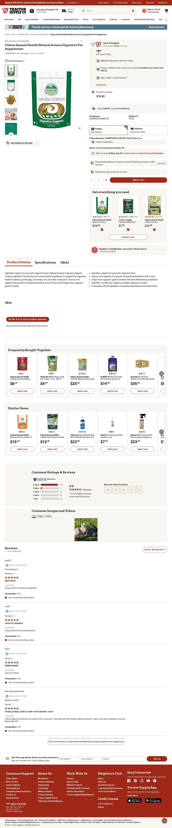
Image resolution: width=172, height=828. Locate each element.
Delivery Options (13, 785)
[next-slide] (11, 135)
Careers (70, 778)
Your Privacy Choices (25, 820)
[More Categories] (166, 19)
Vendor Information (75, 791)
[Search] (83, 10)
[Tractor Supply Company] (14, 11)
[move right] (161, 373)
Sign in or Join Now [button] (108, 251)
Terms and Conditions (47, 820)
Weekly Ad (162, 3)
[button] (78, 2)
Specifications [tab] (45, 262)
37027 (131, 118)
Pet (13, 34)
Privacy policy (10, 820)
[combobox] (157, 550)
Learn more (101, 85)
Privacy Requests (133, 822)
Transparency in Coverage (51, 822)
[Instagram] (141, 780)
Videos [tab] (48, 516)
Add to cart (138, 180)
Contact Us (11, 795)
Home (7, 34)
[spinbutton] (99, 179)
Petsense (150, 3)
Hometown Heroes (106, 785)
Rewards (102, 782)
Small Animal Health (39, 34)
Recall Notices (12, 798)
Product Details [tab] (19, 262)
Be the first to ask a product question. (27, 319)
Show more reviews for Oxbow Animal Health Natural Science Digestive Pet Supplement (86, 742)
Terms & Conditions (107, 791)
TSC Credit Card (105, 804)
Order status (103, 3)
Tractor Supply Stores (48, 798)
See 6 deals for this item (21, 143)
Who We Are (43, 778)
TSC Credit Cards (120, 3)
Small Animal (22, 34)
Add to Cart (22, 391)
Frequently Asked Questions (18, 791)
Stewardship (43, 785)
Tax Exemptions (13, 788)
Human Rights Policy (71, 822)
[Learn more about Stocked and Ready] (23, 61)
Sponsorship (72, 782)
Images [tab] (40, 516)
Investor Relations (46, 782)
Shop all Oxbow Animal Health (17, 41)
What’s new (137, 3)
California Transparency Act (68, 820)
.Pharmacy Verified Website (50, 801)
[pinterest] (135, 780)
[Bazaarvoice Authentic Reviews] (44, 480)
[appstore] (134, 800)
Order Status (11, 778)
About (100, 778)
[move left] (10, 373)
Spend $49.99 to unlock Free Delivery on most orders (34, 2)
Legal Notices (85, 820)
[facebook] (128, 780)
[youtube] (148, 780)
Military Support (45, 791)
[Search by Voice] (133, 10)
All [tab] (34, 516)
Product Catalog (45, 795)
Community (43, 788)
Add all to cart (128, 237)
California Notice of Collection (113, 822)
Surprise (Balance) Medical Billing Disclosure (22, 822)
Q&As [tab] (64, 262)
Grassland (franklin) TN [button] (99, 118)
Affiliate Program (74, 785)
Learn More (72, 3)
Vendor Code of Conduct (90, 822)
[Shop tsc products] (86, 27)
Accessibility (98, 820)
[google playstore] (153, 800)
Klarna (101, 807)
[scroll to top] (164, 820)
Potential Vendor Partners (78, 788)
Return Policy (12, 782)
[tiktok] (154, 780)
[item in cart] (166, 10)
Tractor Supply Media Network (80, 795)
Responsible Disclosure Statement (117, 820)
